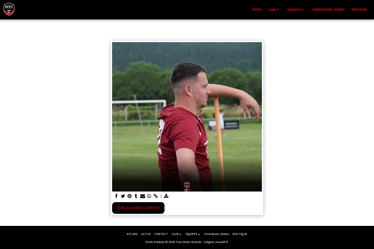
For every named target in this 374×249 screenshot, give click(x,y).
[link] (155, 196)
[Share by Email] (142, 196)
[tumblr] (136, 196)
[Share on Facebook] (116, 196)
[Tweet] (123, 196)
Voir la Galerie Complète (138, 208)
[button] (274, 10)
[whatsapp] (149, 196)
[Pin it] (129, 196)
